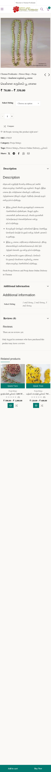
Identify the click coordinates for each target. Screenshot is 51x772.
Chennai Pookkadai (9, 74)
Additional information (16, 286)
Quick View (13, 385)
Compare (16, 405)
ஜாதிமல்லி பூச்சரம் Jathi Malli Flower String (18, 394)
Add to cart (13, 768)
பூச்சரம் (44, 147)
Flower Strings (12, 147)
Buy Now (38, 768)
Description (9, 168)
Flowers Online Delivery (29, 147)
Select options (11, 405)
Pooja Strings (15, 142)
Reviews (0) (9, 318)
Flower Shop (24, 74)
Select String (7, 102)
